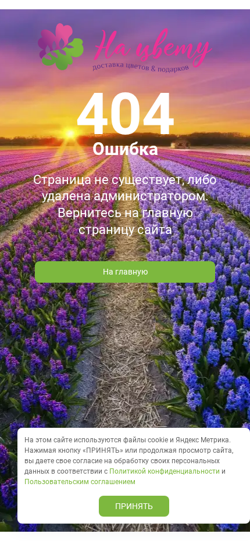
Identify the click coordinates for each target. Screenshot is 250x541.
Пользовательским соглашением (79, 482)
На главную (125, 271)
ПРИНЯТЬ (134, 506)
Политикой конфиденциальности (164, 471)
